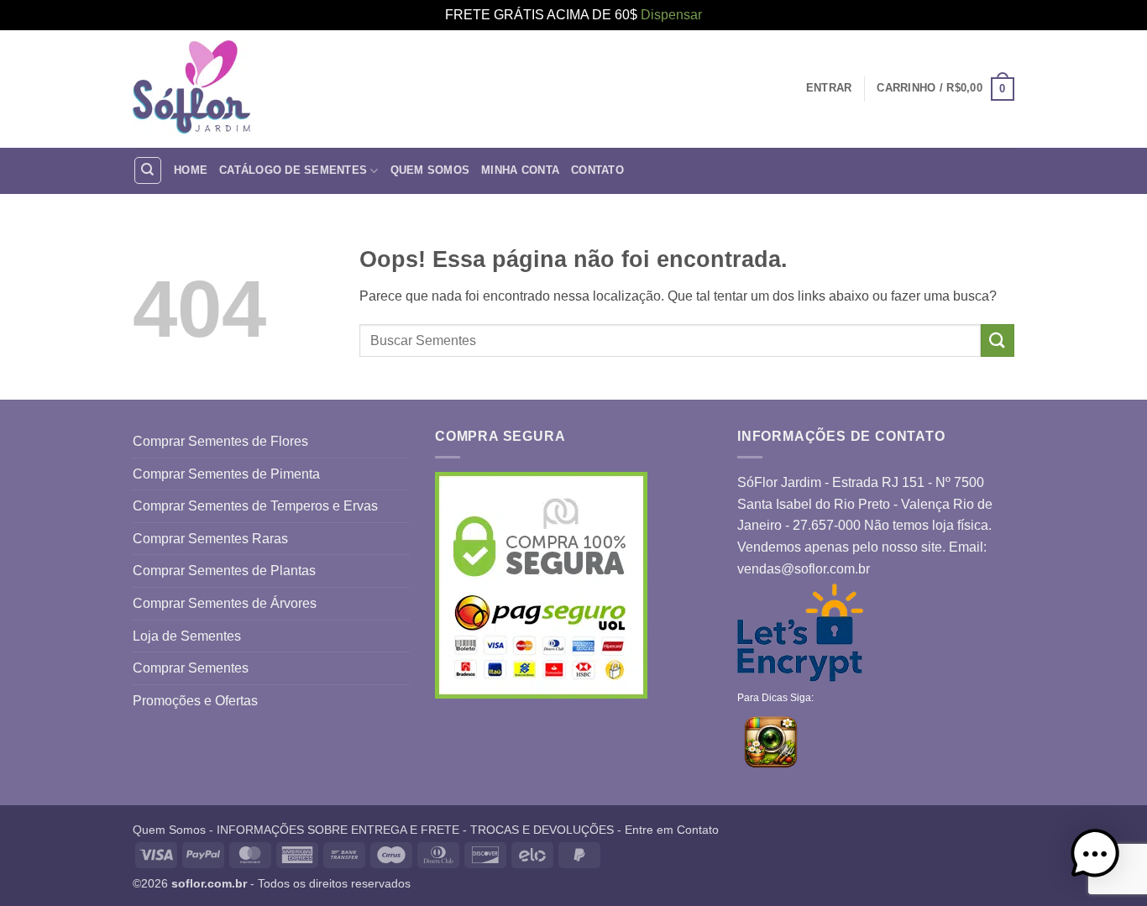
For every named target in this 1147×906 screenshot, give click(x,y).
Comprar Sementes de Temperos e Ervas (255, 506)
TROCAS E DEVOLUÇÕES (542, 829)
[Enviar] (997, 340)
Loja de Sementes (187, 636)
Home (190, 170)
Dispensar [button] (671, 15)
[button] (945, 89)
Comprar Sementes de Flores (220, 441)
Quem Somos (430, 170)
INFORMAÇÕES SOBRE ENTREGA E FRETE (338, 829)
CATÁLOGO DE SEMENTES (293, 170)
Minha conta (520, 170)
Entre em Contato (672, 829)
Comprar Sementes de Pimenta (226, 474)
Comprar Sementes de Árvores (225, 603)
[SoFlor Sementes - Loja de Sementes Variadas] (191, 88)
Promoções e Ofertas (195, 701)
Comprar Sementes (191, 668)
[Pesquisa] (147, 170)
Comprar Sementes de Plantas (224, 570)
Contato (597, 170)
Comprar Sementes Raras (210, 539)
